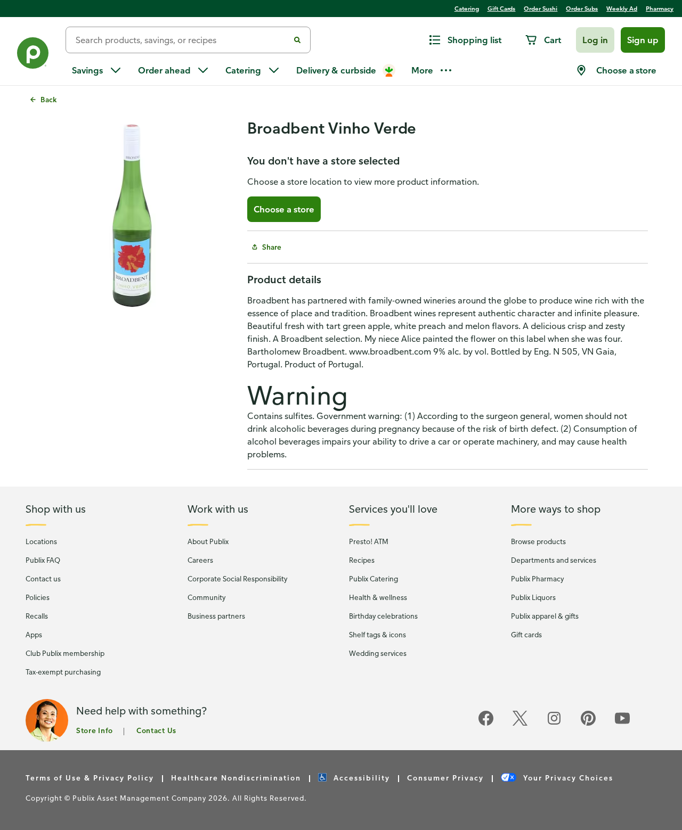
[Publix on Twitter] (520, 723)
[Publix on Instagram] (554, 723)
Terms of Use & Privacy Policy (90, 777)
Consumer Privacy (445, 777)
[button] (595, 40)
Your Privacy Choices (567, 777)
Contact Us (156, 730)
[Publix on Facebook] (485, 723)
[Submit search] (297, 39)
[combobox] (182, 39)
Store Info (94, 730)
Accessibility (360, 777)
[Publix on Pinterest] (588, 723)
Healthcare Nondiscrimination (236, 777)
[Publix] (32, 55)
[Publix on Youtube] (622, 723)
